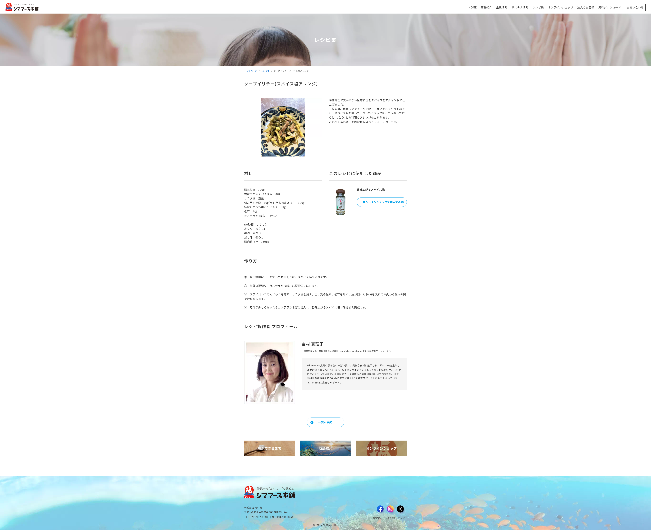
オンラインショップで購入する (382, 202)
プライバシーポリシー (396, 517)
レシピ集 (265, 70)
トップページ (250, 70)
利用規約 (377, 517)
